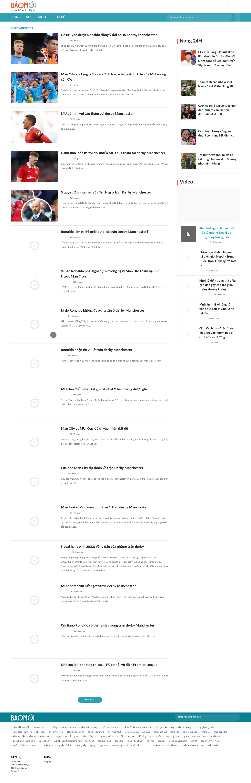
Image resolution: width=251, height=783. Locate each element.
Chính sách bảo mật (19, 768)
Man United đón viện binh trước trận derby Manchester (104, 507)
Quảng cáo (15, 771)
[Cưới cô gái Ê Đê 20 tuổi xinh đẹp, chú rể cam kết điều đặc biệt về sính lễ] (188, 111)
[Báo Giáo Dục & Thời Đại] (63, 356)
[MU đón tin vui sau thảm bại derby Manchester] (34, 127)
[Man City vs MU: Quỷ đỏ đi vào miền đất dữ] (34, 442)
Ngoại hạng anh (206, 727)
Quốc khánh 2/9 (20, 745)
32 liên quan (75, 41)
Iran (34, 745)
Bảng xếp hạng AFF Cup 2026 (184, 732)
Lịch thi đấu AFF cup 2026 (137, 732)
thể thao (150, 741)
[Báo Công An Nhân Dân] (204, 169)
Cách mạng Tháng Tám (24, 741)
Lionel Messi (173, 745)
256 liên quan (215, 242)
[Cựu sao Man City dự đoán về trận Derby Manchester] (34, 481)
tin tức (157, 736)
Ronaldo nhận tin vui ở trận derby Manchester (96, 350)
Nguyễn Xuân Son (75, 732)
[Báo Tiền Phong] (64, 592)
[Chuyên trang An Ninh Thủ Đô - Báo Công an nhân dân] (201, 271)
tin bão (101, 736)
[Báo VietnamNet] (64, 119)
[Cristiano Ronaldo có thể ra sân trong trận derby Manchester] (34, 639)
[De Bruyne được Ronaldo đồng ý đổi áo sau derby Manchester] (34, 48)
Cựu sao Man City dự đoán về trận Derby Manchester (102, 468)
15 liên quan (219, 295)
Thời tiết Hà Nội (21, 727)
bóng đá (206, 732)
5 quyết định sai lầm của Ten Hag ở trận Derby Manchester (106, 192)
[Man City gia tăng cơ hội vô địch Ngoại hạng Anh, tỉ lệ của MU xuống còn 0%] (34, 87)
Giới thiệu (15, 762)
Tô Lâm (106, 727)
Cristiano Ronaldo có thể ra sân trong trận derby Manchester (108, 625)
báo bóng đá (220, 732)
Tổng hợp (48, 762)
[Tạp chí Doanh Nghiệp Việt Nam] (64, 85)
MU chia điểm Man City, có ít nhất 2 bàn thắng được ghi (104, 389)
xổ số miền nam (69, 727)
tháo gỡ (119, 741)
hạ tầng (53, 727)
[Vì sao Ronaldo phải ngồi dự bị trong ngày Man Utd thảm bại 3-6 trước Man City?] (34, 284)
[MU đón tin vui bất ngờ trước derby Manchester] (34, 599)
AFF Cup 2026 (114, 732)
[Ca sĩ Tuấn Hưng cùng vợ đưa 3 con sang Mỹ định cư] (188, 137)
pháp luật (45, 736)
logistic (161, 741)
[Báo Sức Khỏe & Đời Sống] (202, 242)
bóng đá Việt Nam (178, 741)
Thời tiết (85, 727)
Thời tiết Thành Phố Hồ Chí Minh (29, 732)
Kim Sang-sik (160, 732)
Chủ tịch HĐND (138, 745)
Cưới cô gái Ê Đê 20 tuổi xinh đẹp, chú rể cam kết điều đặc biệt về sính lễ (217, 110)
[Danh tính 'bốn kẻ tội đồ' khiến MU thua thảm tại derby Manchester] (34, 166)
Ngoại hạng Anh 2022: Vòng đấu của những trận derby (102, 547)
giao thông (88, 736)
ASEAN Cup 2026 (120, 745)
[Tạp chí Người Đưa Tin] (64, 41)
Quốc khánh (44, 741)
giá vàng (89, 741)
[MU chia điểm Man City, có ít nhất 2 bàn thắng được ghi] (34, 402)
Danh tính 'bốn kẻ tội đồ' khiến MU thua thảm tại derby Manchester (113, 153)
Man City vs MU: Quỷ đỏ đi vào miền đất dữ (94, 429)
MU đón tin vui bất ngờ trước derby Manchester (98, 586)
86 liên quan (213, 318)
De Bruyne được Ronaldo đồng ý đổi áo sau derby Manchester (109, 35)
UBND (194, 741)
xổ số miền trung (96, 732)
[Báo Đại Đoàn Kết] (65, 553)
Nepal (96, 727)
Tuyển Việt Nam (56, 732)
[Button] (237, 17)
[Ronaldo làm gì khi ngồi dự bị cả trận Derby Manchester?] (34, 245)
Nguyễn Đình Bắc (65, 745)
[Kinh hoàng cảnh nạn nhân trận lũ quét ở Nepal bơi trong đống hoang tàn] (188, 234)
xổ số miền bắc (134, 741)
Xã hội (120, 736)
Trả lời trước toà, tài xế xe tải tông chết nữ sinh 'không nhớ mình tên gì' (217, 159)
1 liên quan (214, 342)
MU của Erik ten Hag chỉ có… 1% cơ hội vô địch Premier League (109, 665)
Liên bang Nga (172, 736)
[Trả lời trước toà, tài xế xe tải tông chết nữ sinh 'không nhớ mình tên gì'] (188, 161)
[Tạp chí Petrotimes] (66, 631)
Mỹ (172, 727)
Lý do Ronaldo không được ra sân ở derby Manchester (102, 311)
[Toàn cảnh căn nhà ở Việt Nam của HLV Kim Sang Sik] (188, 88)
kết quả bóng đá (186, 727)
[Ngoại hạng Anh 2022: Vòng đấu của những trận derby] (34, 560)
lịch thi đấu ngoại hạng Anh (68, 741)
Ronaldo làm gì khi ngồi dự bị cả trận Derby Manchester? (104, 232)
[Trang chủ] (23, 6)
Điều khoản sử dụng (19, 765)
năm (110, 736)
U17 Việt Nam (46, 745)
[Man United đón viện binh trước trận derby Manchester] (34, 520)
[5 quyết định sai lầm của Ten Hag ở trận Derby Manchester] (34, 206)
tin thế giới (215, 736)
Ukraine (130, 736)
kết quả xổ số (104, 741)
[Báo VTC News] (65, 282)
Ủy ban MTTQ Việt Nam (194, 736)
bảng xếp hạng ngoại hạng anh (92, 745)
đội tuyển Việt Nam (210, 741)
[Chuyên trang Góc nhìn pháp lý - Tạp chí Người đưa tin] (200, 91)
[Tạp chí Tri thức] (63, 316)
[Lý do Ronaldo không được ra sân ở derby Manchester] (34, 324)
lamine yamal (39, 727)
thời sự (32, 736)
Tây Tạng (57, 736)
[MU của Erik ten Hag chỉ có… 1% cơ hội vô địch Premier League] (34, 678)
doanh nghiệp (72, 736)
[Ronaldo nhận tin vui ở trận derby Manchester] (34, 363)
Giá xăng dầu (144, 736)
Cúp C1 (116, 727)
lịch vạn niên (161, 727)
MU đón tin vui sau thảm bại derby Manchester (97, 114)
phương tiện (19, 736)
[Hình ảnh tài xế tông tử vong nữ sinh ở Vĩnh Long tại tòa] (188, 310)
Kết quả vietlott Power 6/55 (137, 727)
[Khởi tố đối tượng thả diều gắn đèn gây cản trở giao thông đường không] (188, 286)
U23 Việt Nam (156, 745)
